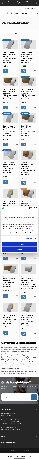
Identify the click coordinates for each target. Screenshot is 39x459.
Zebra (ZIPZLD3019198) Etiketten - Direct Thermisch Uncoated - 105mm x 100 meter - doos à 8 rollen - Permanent (28, 282)
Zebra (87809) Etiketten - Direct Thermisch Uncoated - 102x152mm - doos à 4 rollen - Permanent (28, 168)
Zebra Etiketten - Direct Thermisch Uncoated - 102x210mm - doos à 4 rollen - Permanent (10, 94)
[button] (2, 13)
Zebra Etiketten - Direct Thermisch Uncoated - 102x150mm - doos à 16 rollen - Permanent (28, 130)
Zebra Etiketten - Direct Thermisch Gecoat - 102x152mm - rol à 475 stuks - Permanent (9, 57)
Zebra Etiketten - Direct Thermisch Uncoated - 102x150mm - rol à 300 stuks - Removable (27, 320)
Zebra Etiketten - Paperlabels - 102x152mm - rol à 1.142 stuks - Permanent (9, 319)
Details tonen (29, 238)
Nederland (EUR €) (29, 8)
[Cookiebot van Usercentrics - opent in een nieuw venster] (29, 208)
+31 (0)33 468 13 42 (13, 421)
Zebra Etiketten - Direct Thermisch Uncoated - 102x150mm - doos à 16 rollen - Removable (10, 281)
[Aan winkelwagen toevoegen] (5, 71)
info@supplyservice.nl (12, 419)
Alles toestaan (19, 244)
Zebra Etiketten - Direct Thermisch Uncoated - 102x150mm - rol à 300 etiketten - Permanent (27, 57)
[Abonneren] (34, 397)
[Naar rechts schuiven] (37, 3)
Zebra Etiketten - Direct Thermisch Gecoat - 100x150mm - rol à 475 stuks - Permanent (9, 130)
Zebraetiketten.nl (16, 450)
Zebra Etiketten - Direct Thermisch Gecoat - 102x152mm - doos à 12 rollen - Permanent (10, 167)
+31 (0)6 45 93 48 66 (14, 423)
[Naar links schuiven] (2, 3)
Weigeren (19, 249)
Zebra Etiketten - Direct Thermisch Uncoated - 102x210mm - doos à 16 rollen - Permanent (28, 94)
